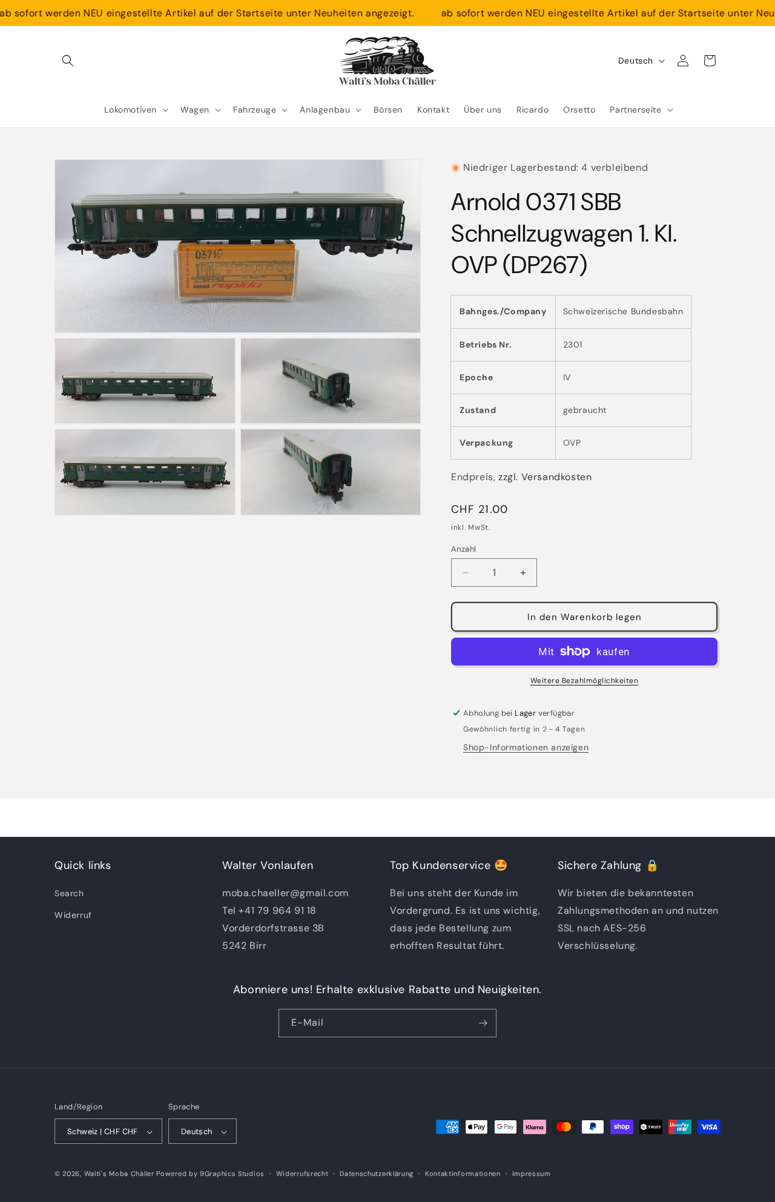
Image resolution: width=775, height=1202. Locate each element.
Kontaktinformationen (463, 1173)
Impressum (531, 1173)
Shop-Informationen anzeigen (526, 747)
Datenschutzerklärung (377, 1173)
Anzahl (463, 549)
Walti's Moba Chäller (119, 1174)
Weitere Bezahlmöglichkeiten (584, 680)
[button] (67, 60)
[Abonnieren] (482, 1023)
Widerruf (73, 915)
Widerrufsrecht (302, 1173)
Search (69, 893)
